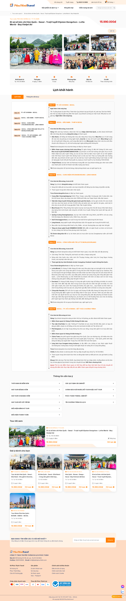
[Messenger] (122, 586)
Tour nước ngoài (17, 13)
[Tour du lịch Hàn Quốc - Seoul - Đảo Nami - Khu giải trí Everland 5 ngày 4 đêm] (22, 462)
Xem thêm (108, 65)
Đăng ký (110, 540)
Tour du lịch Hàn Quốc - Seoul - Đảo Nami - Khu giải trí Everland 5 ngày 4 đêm (22, 476)
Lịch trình (17, 97)
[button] (109, 2)
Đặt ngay (110, 442)
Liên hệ (112, 31)
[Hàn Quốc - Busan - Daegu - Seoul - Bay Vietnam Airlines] (76, 462)
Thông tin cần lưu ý (32, 97)
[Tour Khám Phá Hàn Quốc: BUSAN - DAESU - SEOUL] (22, 501)
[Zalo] (122, 591)
